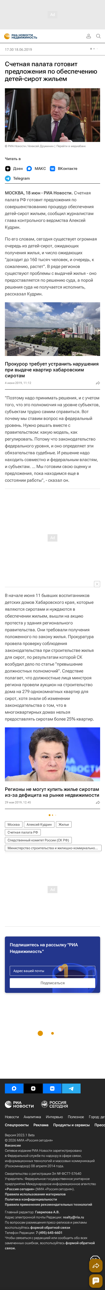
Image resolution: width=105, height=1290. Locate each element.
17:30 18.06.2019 (18, 49)
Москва (14, 824)
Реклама (40, 1125)
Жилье (64, 824)
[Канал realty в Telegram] (71, 1088)
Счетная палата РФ (23, 832)
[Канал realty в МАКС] (14, 1088)
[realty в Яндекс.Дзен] (33, 1088)
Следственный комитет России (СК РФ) (38, 840)
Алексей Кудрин (39, 824)
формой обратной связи (50, 1227)
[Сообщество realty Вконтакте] (52, 1088)
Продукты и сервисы (71, 1125)
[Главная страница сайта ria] (5, 36)
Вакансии (13, 1145)
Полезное (76, 1117)
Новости (12, 1117)
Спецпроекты (17, 1125)
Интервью (54, 1117)
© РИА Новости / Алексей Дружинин (29, 146)
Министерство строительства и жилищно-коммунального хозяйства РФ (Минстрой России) (55, 848)
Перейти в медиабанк (71, 146)
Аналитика (32, 1117)
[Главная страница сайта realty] (29, 36)
